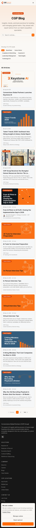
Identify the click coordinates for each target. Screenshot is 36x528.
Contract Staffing (6, 453)
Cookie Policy (6, 512)
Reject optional (18, 520)
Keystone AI (4, 445)
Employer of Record (6, 448)
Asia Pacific (4, 481)
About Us (3, 465)
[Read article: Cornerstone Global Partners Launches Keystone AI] (18, 89)
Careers (3, 467)
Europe (3, 487)
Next (25, 412)
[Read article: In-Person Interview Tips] (18, 275)
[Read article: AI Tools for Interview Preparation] (18, 240)
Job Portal (4, 498)
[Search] (33, 35)
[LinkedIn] (2, 436)
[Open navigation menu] (33, 2)
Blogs (2, 470)
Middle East (4, 484)
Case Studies (5, 473)
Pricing (3, 501)
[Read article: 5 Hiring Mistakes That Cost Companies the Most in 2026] (18, 349)
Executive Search (6, 451)
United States (5, 489)
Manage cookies (18, 516)
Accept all (18, 524)
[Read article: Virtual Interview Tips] (18, 311)
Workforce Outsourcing (7, 456)
